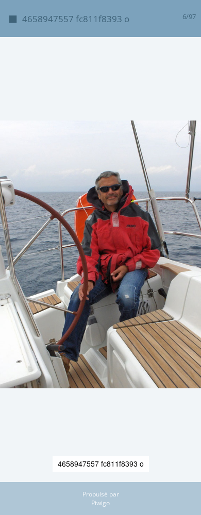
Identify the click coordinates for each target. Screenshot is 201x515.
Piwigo (100, 503)
